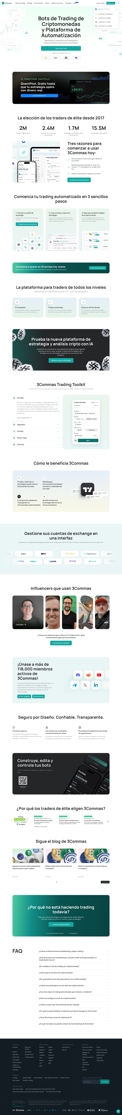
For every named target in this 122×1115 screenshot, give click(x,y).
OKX (40, 1058)
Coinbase (42, 1055)
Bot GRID (15, 1047)
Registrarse (110, 3)
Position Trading (64, 1078)
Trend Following (37, 1078)
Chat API (64, 1050)
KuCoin (41, 1060)
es (118, 3)
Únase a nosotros (87, 1050)
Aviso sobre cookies (18, 1089)
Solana (50, 1060)
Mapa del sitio (100, 1055)
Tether (50, 1052)
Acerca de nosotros (87, 1047)
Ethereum (51, 1055)
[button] (118, 1111)
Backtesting (28, 1052)
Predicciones (100, 1060)
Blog (83, 1060)
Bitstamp (41, 1050)
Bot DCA (15, 1052)
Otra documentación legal (53, 1091)
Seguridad (99, 1058)
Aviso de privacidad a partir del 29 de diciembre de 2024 (28, 1091)
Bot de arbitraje (17, 1062)
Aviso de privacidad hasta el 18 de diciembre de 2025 (40, 1089)
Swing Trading (27, 1078)
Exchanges (15, 1070)
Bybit (40, 1066)
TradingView (16, 1060)
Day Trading (16, 1080)
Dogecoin (51, 1058)
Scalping (15, 1078)
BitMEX (50, 1047)
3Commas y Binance (87, 1057)
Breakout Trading (28, 1080)
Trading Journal (29, 1057)
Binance (41, 1047)
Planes (98, 1047)
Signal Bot (15, 1054)
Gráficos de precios (102, 1052)
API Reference (66, 1047)
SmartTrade (16, 1057)
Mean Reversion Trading (51, 1078)
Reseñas (84, 1070)
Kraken (50, 1050)
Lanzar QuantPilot (38, 95)
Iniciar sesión (101, 3)
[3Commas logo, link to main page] (7, 3)
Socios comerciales (102, 1050)
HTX (40, 1063)
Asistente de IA (29, 1054)
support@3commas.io (19, 1106)
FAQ (83, 1067)
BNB (49, 1063)
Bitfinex (41, 1052)
